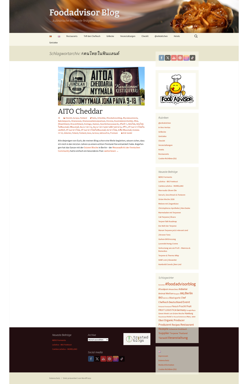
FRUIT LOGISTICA (167, 310)
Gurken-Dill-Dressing (167, 239)
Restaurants (72, 36)
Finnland (83, 118)
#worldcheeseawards (109, 124)
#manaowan (76, 121)
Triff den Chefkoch (92, 36)
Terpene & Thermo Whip (168, 255)
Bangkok (177, 294)
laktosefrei (104, 133)
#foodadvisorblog (114, 118)
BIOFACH (166, 298)
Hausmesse (162, 317)
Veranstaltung (178, 338)
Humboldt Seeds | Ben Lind (169, 264)
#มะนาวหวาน (86, 127)
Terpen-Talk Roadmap (167, 221)
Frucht (182, 306)
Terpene (174, 333)
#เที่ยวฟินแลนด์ (124, 130)
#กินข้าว (123, 124)
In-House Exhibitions (179, 317)
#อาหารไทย (112, 130)
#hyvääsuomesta (130, 118)
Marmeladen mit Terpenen (169, 212)
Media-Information (166, 365)
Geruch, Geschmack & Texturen (171, 195)
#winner (96, 124)
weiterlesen (111, 150)
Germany (181, 310)
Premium (114, 133)
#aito (94, 118)
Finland (75, 133)
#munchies (173, 289)
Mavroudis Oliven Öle (167, 190)
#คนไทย (131, 124)
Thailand (183, 333)
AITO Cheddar (80, 111)
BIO (160, 297)
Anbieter (67, 133)
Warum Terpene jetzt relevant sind (173, 230)
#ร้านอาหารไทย (73, 130)
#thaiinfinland (63, 124)
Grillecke (110, 36)
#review (109, 121)
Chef (183, 297)
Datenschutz (163, 360)
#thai (136, 121)
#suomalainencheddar (123, 121)
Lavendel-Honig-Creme (168, 243)
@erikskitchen (161, 36)
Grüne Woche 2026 (166, 199)
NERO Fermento (165, 177)
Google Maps (190, 310)
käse (89, 133)
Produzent (164, 324)
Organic (168, 320)
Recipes (176, 324)
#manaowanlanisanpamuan (94, 121)
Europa (76, 118)
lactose (95, 133)
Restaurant (187, 324)
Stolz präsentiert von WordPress (77, 378)
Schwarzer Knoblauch (178, 329)
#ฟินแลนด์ (74, 127)
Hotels (177, 36)
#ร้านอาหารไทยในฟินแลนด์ (93, 130)
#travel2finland (76, 124)
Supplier (163, 333)
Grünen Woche (91, 147)
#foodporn (163, 289)
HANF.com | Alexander (167, 260)
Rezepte (163, 328)
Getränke (53, 42)
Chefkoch (163, 302)
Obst (161, 320)
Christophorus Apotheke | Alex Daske (174, 208)
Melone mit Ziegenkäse (168, 203)
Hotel (169, 316)
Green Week (163, 313)
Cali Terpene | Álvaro (167, 217)
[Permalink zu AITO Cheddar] (59, 118)
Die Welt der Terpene (167, 226)
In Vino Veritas (164, 127)
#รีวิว (125, 127)
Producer (179, 320)
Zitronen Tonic (164, 234)
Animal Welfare (166, 293)
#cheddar (101, 118)
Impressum (163, 356)
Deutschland (175, 302)
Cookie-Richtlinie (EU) (167, 158)
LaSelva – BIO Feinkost (168, 181)
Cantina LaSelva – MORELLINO (170, 186)
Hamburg (189, 313)
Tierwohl (163, 337)
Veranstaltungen (127, 36)
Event (186, 302)
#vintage (88, 124)
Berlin (189, 293)
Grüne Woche (178, 313)
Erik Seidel (127, 133)
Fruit (188, 306)
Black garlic (175, 297)
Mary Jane (191, 316)
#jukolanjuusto (64, 121)
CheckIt (145, 36)
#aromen (161, 285)
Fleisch (175, 306)
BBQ (182, 293)
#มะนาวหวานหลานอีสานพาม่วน (107, 127)
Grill (170, 313)
